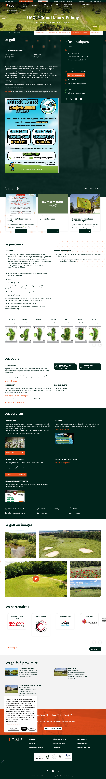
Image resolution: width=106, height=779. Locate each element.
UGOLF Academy (82, 743)
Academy (35, 5)
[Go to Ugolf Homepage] (12, 5)
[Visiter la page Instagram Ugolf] (58, 771)
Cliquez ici (8, 91)
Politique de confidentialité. (13, 724)
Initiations (32, 743)
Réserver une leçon (89, 366)
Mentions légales (70, 776)
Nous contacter (9, 1)
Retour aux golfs (12, 648)
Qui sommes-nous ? (85, 5)
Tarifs (69, 89)
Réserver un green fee (26, 1)
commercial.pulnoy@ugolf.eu (77, 83)
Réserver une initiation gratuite (59, 33)
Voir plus (20, 231)
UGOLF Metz (72, 669)
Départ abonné (96, 33)
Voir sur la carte (75, 75)
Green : (36, 56)
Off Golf (57, 5)
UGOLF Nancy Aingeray (26, 669)
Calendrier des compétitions (76, 93)
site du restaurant (13, 452)
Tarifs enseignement (11, 381)
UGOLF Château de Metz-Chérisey (30, 685)
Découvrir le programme (62, 463)
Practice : (36, 54)
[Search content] (100, 5)
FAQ (91, 1)
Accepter (24, 728)
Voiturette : (37, 58)
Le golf (7, 33)
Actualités (81, 1)
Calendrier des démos (62, 429)
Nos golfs (25, 5)
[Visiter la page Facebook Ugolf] (47, 771)
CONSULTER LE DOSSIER (14, 474)
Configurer (32, 728)
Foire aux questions (83, 747)
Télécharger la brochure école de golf (16, 396)
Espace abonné (43, 1)
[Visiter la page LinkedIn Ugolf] (53, 771)
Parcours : (7, 54)
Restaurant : (8, 56)
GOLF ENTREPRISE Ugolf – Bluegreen (62, 1)
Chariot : (7, 58)
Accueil (6, 10)
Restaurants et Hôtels (69, 5)
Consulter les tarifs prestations (14, 402)
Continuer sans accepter (13, 729)
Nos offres (46, 5)
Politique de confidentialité (58, 776)
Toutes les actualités (92, 188)
